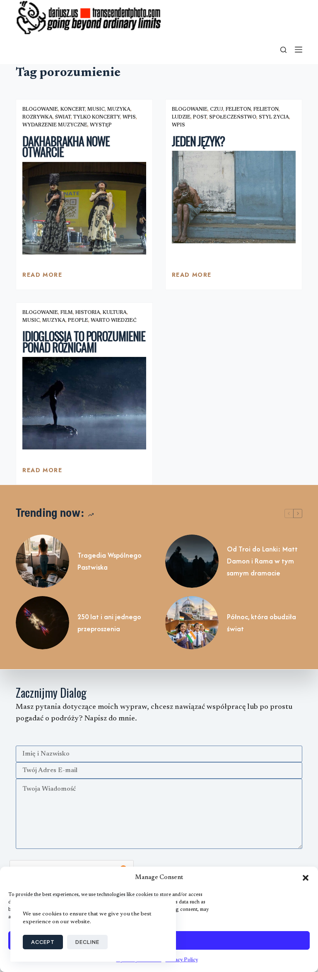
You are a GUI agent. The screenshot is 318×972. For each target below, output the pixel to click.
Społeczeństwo (232, 117)
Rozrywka (37, 117)
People (78, 320)
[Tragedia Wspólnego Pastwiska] (42, 561)
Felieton (238, 109)
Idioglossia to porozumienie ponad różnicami (83, 342)
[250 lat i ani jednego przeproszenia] (42, 622)
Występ (101, 125)
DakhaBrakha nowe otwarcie (65, 147)
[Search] (283, 50)
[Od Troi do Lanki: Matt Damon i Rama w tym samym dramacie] (192, 561)
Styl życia (274, 117)
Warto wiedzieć (114, 320)
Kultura (115, 312)
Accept (43, 942)
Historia (87, 312)
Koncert (72, 109)
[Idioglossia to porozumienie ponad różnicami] (84, 403)
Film (66, 312)
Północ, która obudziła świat (261, 623)
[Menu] (298, 49)
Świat (63, 117)
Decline (87, 942)
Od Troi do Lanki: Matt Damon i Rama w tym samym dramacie (262, 561)
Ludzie (181, 117)
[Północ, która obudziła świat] (192, 622)
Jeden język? (198, 141)
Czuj (216, 109)
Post (200, 117)
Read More (42, 277)
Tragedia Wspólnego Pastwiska (109, 561)
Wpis (129, 117)
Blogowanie (40, 109)
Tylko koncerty (96, 117)
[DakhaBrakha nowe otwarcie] (84, 208)
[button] (305, 878)
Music (96, 109)
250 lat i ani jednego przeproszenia (109, 623)
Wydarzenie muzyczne (54, 125)
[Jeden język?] (234, 197)
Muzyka (118, 109)
